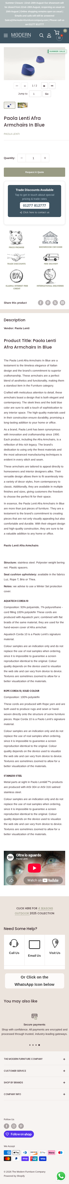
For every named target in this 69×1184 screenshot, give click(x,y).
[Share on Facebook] (40, 302)
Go (46, 93)
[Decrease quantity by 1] (22, 158)
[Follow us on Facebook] (6, 1126)
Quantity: (9, 158)
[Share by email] (62, 302)
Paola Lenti (12, 133)
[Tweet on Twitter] (55, 302)
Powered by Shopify (14, 1176)
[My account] (49, 35)
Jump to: (23, 93)
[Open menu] (6, 35)
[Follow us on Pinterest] (21, 1126)
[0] (59, 32)
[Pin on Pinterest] (48, 302)
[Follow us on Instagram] (13, 1126)
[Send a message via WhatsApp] (61, 1176)
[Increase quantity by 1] (45, 158)
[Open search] (41, 35)
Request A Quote (34, 172)
